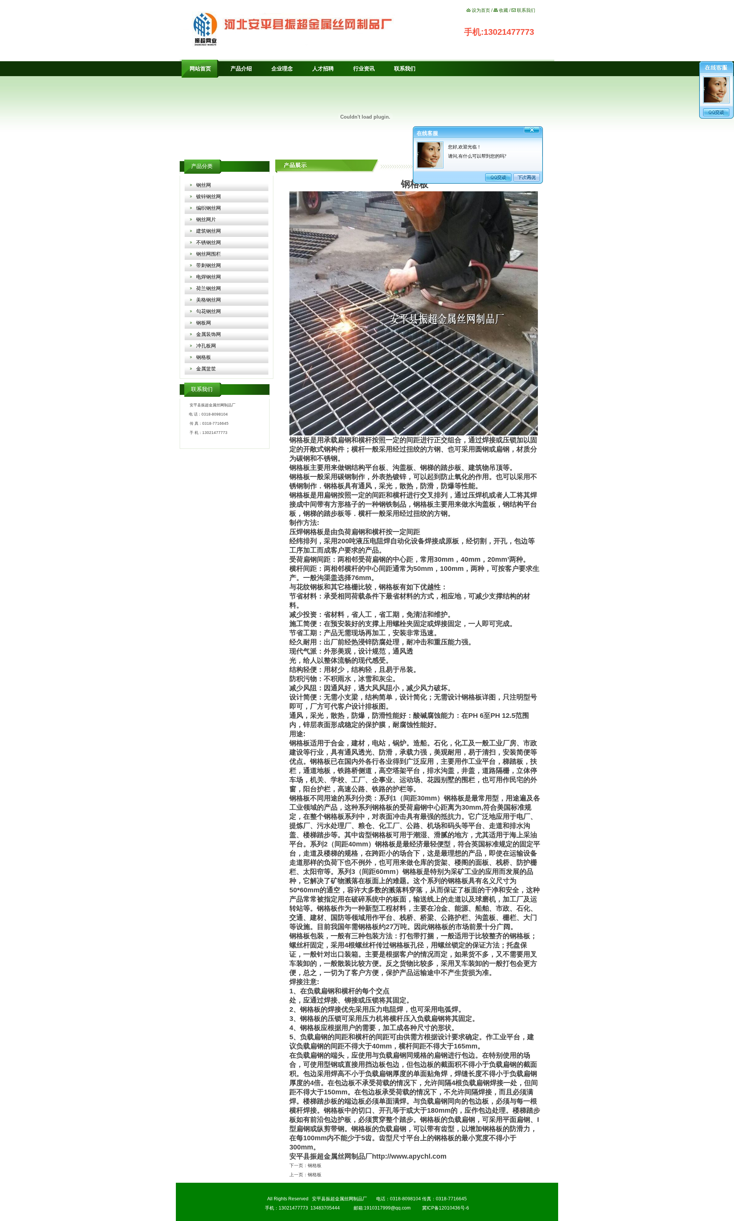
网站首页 (200, 69)
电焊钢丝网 (208, 277)
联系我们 (526, 10)
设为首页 (481, 10)
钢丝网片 (206, 219)
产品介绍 (241, 69)
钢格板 (203, 357)
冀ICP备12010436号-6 (445, 1208)
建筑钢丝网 (208, 231)
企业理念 (282, 69)
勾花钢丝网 (208, 311)
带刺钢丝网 (208, 265)
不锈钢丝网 (208, 242)
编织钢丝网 (208, 208)
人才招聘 (323, 69)
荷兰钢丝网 (208, 288)
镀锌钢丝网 (208, 196)
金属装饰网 (208, 334)
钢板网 (203, 323)
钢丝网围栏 (208, 254)
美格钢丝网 (208, 300)
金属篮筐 (206, 369)
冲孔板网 (206, 346)
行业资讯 (364, 69)
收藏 (503, 10)
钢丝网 (203, 185)
